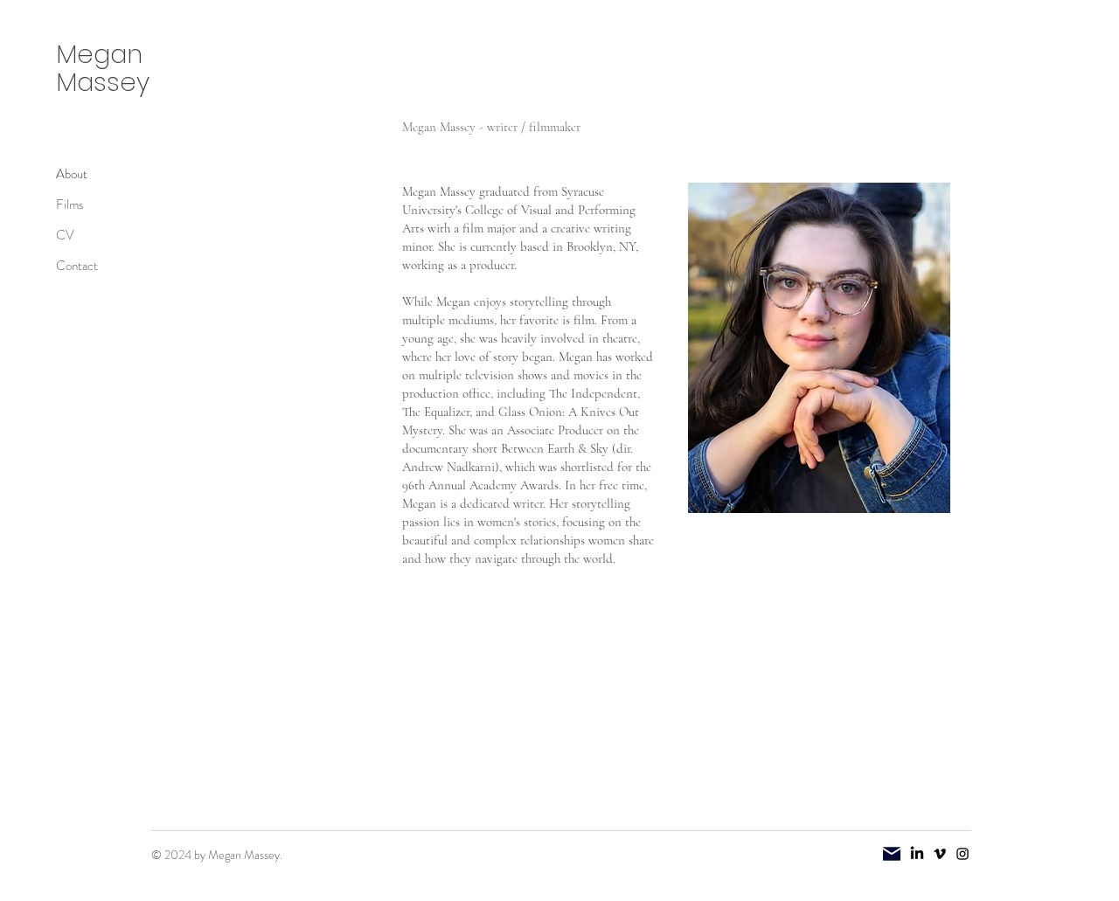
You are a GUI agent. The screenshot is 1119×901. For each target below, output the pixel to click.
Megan (99, 54)
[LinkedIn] (917, 854)
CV (65, 235)
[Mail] (891, 854)
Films (70, 204)
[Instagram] (962, 854)
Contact (77, 265)
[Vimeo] (940, 854)
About (71, 174)
